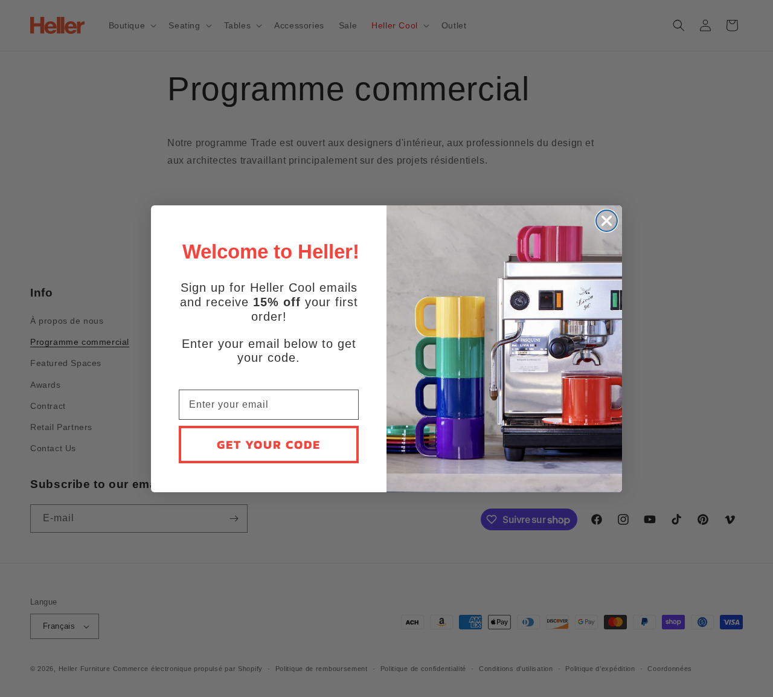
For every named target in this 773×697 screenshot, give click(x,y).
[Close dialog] (606, 220)
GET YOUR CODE (269, 444)
